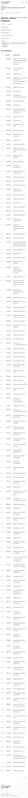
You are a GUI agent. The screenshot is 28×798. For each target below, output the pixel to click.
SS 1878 (8, 580)
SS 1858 (8, 91)
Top (24, 778)
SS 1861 (8, 140)
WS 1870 (9, 384)
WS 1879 (9, 623)
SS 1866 (8, 267)
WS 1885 (9, 766)
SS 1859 (8, 105)
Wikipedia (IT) (6, 45)
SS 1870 (8, 370)
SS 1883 (8, 710)
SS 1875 (8, 508)
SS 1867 (8, 307)
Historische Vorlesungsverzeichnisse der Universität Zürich (13, 8)
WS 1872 (9, 438)
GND (4, 41)
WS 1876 (9, 538)
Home (2, 13)
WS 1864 (9, 225)
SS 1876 (8, 528)
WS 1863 (9, 203)
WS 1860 (9, 124)
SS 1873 (8, 456)
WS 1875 (9, 518)
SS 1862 (8, 165)
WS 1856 (9, 59)
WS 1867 (9, 315)
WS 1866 (9, 280)
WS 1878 (9, 597)
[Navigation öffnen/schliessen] (26, 2)
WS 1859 (9, 109)
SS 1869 (8, 353)
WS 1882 (9, 693)
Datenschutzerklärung (13, 795)
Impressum (3, 795)
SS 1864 (8, 215)
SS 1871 (8, 398)
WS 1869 (9, 361)
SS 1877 (8, 551)
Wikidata (5, 46)
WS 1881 (9, 673)
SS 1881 (8, 661)
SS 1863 (8, 189)
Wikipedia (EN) (14, 43)
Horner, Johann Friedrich (15, 13)
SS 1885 (8, 755)
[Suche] (22, 2)
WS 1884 (9, 741)
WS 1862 (9, 177)
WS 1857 (9, 78)
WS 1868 (9, 339)
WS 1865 (9, 253)
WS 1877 (9, 570)
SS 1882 (8, 683)
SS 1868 (8, 331)
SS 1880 (8, 640)
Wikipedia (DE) (6, 43)
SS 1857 (8, 74)
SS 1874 (8, 481)
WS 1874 (9, 491)
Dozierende (7, 13)
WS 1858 (9, 95)
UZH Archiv (3, 6)
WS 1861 (9, 148)
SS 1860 (8, 120)
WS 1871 (9, 410)
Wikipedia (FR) (22, 43)
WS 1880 (9, 652)
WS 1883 (9, 721)
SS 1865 (8, 242)
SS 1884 (8, 733)
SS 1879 (8, 611)
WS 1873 (9, 467)
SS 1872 (8, 427)
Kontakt (7, 795)
